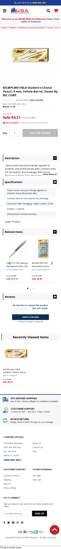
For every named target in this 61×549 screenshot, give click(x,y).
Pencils (50, 27)
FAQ (35, 451)
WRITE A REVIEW (30, 317)
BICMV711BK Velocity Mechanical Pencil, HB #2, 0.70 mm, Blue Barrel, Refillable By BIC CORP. (17, 265)
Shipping (7, 479)
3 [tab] (33, 288)
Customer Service (12, 475)
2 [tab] (30, 288)
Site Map (37, 475)
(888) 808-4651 (39, 2)
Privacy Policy (10, 487)
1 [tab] (27, 288)
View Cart (37, 479)
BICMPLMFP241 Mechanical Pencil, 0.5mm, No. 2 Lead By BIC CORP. (42, 265)
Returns (7, 483)
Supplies (12, 27)
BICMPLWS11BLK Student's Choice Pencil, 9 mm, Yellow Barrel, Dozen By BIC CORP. (15, 371)
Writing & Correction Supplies (31, 27)
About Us (37, 443)
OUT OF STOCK (40, 133)
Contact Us (38, 447)
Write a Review (36, 100)
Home (4, 27)
